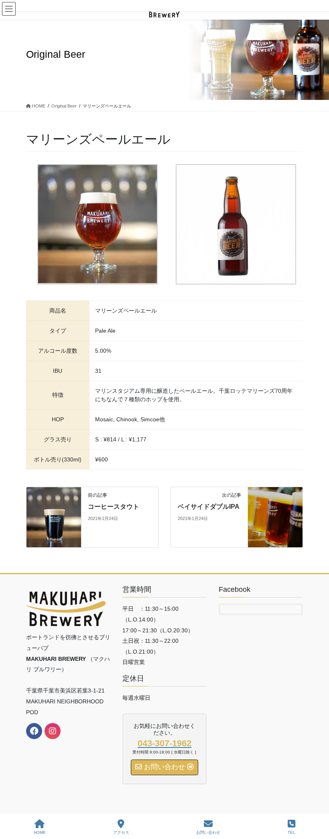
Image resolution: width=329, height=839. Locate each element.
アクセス (121, 832)
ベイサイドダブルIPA (209, 506)
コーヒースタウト (113, 506)
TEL (291, 832)
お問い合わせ (208, 832)
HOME (40, 832)
